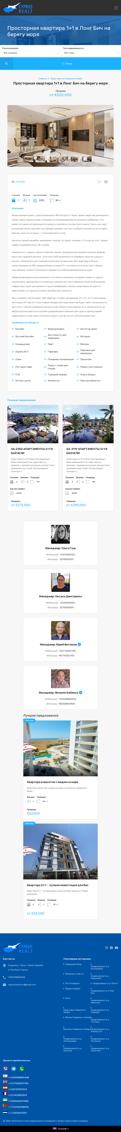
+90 (18, 1077)
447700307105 (66, 655)
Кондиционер (22, 344)
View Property (60, 765)
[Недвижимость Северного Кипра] (17, 12)
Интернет (85, 336)
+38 (18, 1101)
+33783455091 (67, 602)
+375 (18, 1107)
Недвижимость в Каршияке (100, 977)
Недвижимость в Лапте (105, 983)
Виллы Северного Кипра (78, 1017)
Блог (67, 998)
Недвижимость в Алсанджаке (72, 1040)
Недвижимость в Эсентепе (100, 1049)
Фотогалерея (72, 983)
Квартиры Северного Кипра (74, 1011)
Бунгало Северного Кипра (77, 1029)
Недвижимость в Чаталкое (100, 1040)
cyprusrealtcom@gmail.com (22, 984)
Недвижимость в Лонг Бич (102, 992)
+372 (17, 1113)
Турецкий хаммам (57, 374)
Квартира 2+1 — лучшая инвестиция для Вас (57, 885)
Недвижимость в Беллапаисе (100, 967)
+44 (18, 1083)
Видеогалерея (72, 989)
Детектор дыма (88, 329)
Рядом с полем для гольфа (58, 367)
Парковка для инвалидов (87, 352)
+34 (17, 1089)
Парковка (53, 351)
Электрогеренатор (90, 380)
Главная (43, 78)
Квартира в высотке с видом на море (52, 782)
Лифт (51, 344)
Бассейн (19, 329)
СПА (17, 374)
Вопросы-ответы (74, 974)
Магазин (84, 344)
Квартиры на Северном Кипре (66, 78)
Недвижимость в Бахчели (72, 1049)
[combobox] (30, 53)
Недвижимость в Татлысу (100, 1021)
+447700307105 (67, 651)
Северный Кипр (73, 964)
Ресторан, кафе (23, 367)
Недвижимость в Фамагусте (100, 1030)
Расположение (10, 48)
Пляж (18, 359)
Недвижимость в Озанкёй (100, 1011)
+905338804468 (67, 699)
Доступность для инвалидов (57, 336)
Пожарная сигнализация (61, 359)
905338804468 (67, 703)
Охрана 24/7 (21, 351)
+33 (17, 1095)
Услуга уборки (87, 374)
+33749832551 (67, 554)
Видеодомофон (56, 329)
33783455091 (67, 607)
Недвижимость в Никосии (100, 1001)
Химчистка (53, 380)
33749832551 (67, 559)
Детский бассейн (24, 336)
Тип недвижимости (73, 48)
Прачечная (85, 359)
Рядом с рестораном (91, 367)
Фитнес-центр (23, 380)
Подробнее (33, 435)
